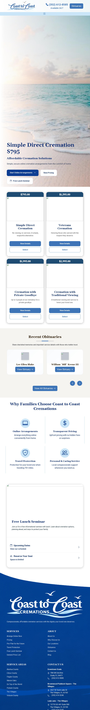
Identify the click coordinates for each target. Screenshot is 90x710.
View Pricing (48, 173)
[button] (72, 383)
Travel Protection (13, 647)
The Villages (11, 692)
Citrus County (12, 673)
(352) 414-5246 (57, 695)
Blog (49, 655)
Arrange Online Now (14, 636)
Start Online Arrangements (21, 173)
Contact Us (52, 651)
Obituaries (76, 6)
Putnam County (12, 688)
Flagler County (12, 677)
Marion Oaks (11, 680)
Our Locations (53, 644)
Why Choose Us (54, 640)
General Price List (14, 655)
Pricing (9, 640)
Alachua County (12, 669)
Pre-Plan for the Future (15, 644)
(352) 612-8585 (57, 678)
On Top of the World (14, 684)
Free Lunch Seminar (21, 181)
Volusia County (12, 695)
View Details (25, 244)
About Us (51, 636)
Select (25, 250)
